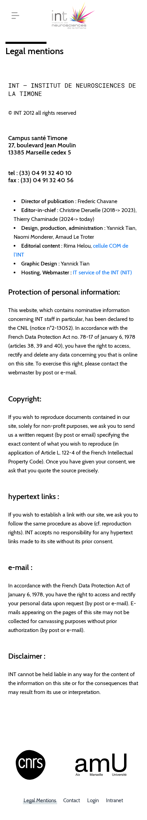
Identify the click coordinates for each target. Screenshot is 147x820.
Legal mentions (40, 800)
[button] (15, 15)
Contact (71, 800)
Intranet (114, 800)
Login (93, 800)
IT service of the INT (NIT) (102, 272)
